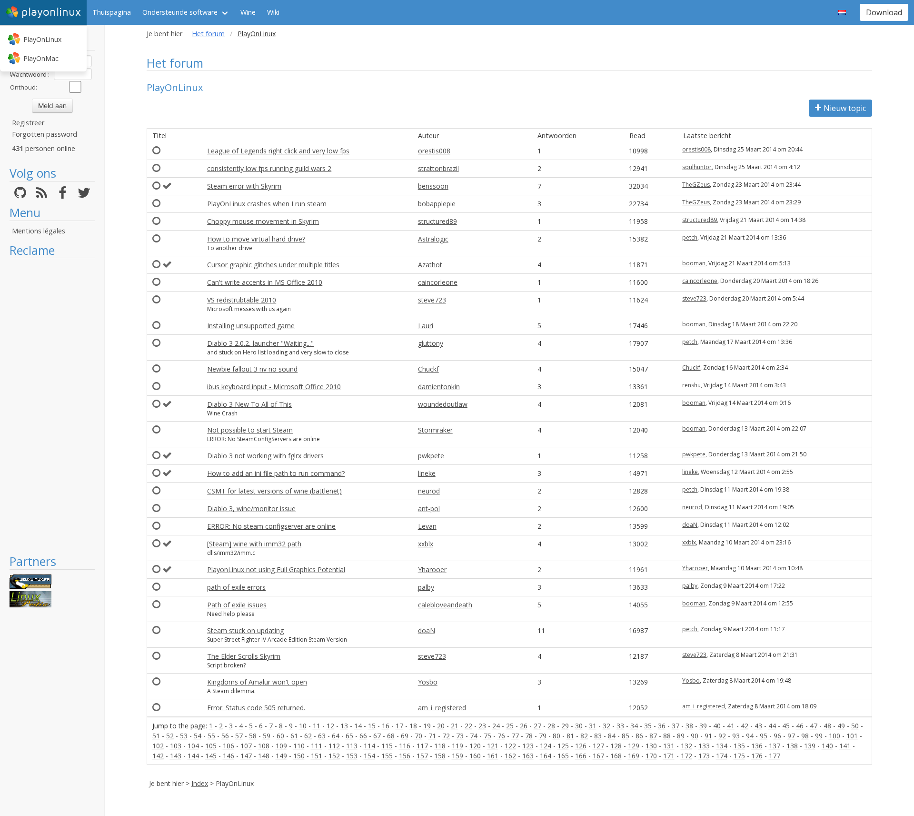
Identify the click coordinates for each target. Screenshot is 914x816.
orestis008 (434, 150)
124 (545, 745)
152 (334, 755)
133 (704, 745)
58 (253, 735)
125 (563, 745)
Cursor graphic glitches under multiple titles (273, 264)
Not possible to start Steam (250, 429)
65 (349, 735)
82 (584, 735)
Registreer (28, 122)
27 (537, 725)
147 (246, 755)
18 (413, 725)
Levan (427, 526)
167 (598, 755)
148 (263, 755)
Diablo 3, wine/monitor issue (251, 508)
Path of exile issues (237, 604)
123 (528, 745)
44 (772, 725)
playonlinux (51, 12)
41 (731, 725)
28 (551, 725)
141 (845, 745)
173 (704, 755)
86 (639, 735)
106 (228, 745)
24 (496, 725)
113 (352, 745)
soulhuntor (697, 167)
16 (385, 725)
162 (510, 755)
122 (510, 745)
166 (580, 755)
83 (598, 735)
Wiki (273, 12)
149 (281, 755)
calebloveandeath (445, 604)
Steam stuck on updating (245, 630)
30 (579, 725)
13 (344, 725)
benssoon (433, 186)
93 (736, 735)
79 (542, 735)
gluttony (430, 343)
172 (686, 755)
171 (669, 755)
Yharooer (432, 569)
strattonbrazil (438, 168)
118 (440, 745)
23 (482, 725)
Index (199, 783)
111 (316, 745)
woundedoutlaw (442, 404)
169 (633, 755)
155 (387, 755)
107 (246, 745)
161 (492, 755)
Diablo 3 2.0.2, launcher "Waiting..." (260, 343)
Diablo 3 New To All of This (249, 404)
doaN (689, 525)
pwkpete (431, 455)
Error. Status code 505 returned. (256, 707)
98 (805, 735)
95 (763, 735)
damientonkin (439, 386)
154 (369, 755)
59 (266, 735)
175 (739, 755)
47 (813, 725)
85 (625, 735)
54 (197, 735)
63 (322, 735)
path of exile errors (236, 587)
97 (791, 735)
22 (468, 725)
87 (653, 735)
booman (693, 263)
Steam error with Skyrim (244, 186)
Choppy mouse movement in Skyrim (263, 221)
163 (528, 755)
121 (492, 745)
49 (841, 725)
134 (721, 745)
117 (422, 745)
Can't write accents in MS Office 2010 (264, 282)
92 (722, 735)
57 (239, 735)
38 (689, 725)
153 (352, 755)
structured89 (437, 221)
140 (827, 745)
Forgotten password (44, 134)
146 (228, 755)
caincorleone (437, 282)
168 (616, 755)
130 (651, 745)
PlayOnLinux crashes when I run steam (267, 203)
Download (884, 12)
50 (855, 725)
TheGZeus (696, 185)
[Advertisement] (52, 406)
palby (426, 587)
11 (316, 725)
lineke (427, 473)
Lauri (425, 325)
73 (460, 735)
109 (281, 745)
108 (263, 745)
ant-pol (429, 508)
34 (634, 725)
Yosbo (427, 681)
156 (404, 755)
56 (225, 735)
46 (800, 725)
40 (717, 725)
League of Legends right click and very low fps (278, 150)
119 (457, 745)
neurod (429, 490)
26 (523, 725)
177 (774, 755)
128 (616, 745)
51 (156, 735)
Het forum (208, 33)
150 (299, 755)
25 (510, 725)
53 (184, 735)
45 (786, 725)
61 (294, 735)
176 (757, 755)
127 (598, 745)
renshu (691, 385)
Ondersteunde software (180, 12)
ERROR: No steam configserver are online (271, 526)
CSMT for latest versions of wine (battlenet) (274, 490)
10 (303, 725)
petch (689, 237)
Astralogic (433, 238)
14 (358, 725)
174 (721, 755)
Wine (248, 12)
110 (299, 745)
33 (620, 725)
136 (757, 745)
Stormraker (435, 429)
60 (280, 735)
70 (418, 735)
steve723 (432, 299)
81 (570, 735)
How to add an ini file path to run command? (276, 473)
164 (545, 755)
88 (667, 735)
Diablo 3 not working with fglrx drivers (265, 455)
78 (529, 735)
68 (391, 735)
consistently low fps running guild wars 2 (269, 168)
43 (758, 725)
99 (819, 735)
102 (158, 745)
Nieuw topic (845, 108)
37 (675, 725)
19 (427, 725)
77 (515, 735)
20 (441, 725)
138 (792, 745)
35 (648, 725)
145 (211, 755)
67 (377, 735)
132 (686, 745)
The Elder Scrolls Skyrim (243, 656)
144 (193, 755)
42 (744, 725)
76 (501, 735)
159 (457, 755)
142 (158, 755)
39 (703, 725)
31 (592, 725)
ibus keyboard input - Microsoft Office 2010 (274, 386)
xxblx (425, 543)
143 (175, 755)
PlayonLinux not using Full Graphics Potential (276, 569)
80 (556, 735)
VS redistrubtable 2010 (241, 299)
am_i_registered (442, 707)
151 (316, 755)
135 (739, 745)
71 (432, 735)
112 (334, 745)
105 (211, 745)
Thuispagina (111, 12)
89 (681, 735)
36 (662, 725)
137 (774, 745)
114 (369, 745)
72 (446, 735)
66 (363, 735)
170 (651, 755)
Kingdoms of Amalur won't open (257, 681)
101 (852, 735)
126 (580, 745)
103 (175, 745)
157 (422, 755)
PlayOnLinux (42, 39)
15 (372, 725)
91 (708, 735)
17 (399, 725)
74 (473, 735)
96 (777, 735)
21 (454, 725)
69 (404, 735)
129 (633, 745)
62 (308, 735)
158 (440, 755)
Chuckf (428, 368)
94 (750, 735)
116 (404, 745)
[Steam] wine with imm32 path (254, 543)
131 (669, 745)
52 (170, 735)
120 (475, 745)
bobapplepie (437, 203)
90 (694, 735)
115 (387, 745)
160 (475, 755)
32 (606, 725)
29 (565, 725)
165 (563, 755)
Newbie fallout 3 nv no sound (252, 368)
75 (487, 735)
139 (809, 745)
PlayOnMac (41, 58)
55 (211, 735)
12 (330, 725)
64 (335, 735)
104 (193, 745)
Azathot (430, 264)
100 (834, 735)
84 (612, 735)
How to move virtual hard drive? (256, 238)
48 (827, 725)
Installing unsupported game (251, 325)
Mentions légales (38, 230)
